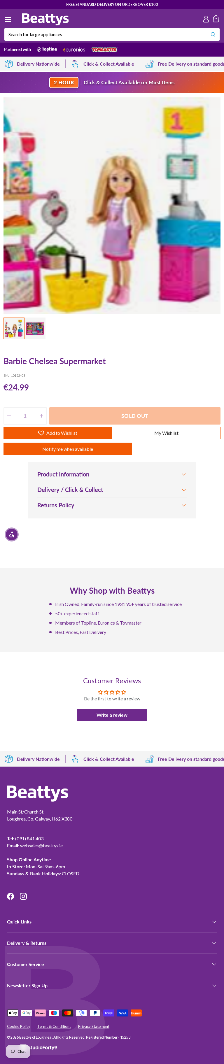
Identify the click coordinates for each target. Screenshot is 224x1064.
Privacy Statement (93, 1026)
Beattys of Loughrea (35, 1037)
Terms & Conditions (54, 1026)
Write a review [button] (112, 715)
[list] (112, 205)
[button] (216, 19)
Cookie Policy (18, 1026)
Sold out (134, 416)
